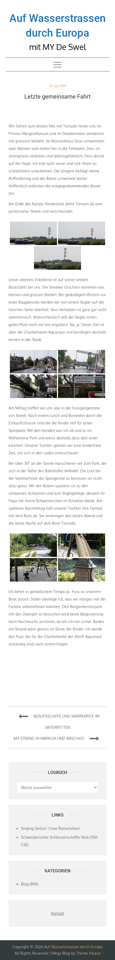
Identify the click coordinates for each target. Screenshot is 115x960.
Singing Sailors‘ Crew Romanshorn (50, 828)
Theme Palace (88, 953)
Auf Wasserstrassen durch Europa (73, 946)
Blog (25, 884)
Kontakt (57, 913)
